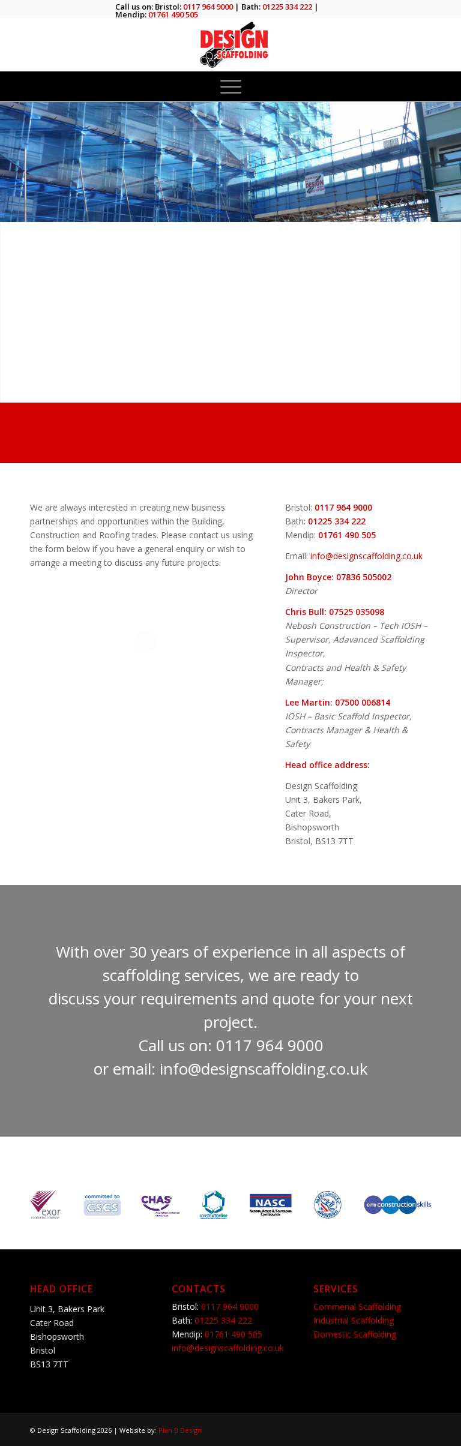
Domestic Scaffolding (354, 1334)
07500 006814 (362, 702)
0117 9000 (190, 424)
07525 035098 (356, 611)
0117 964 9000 (343, 507)
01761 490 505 (230, 439)
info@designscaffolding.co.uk (366, 556)
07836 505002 (363, 577)
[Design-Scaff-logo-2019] (230, 44)
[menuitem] (230, 86)
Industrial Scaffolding (353, 1320)
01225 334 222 (315, 424)
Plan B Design (180, 1430)
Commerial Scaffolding (357, 1306)
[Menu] (230, 86)
